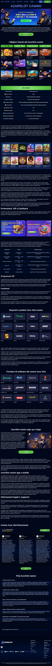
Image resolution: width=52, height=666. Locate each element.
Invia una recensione (45, 530)
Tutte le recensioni (26, 568)
